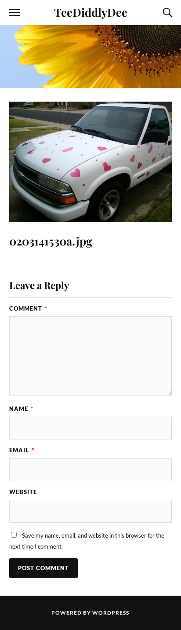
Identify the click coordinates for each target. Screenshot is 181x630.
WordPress (110, 612)
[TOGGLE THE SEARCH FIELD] (166, 13)
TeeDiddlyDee (90, 11)
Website (23, 491)
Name (21, 408)
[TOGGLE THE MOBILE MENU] (14, 13)
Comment (28, 308)
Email (21, 450)
